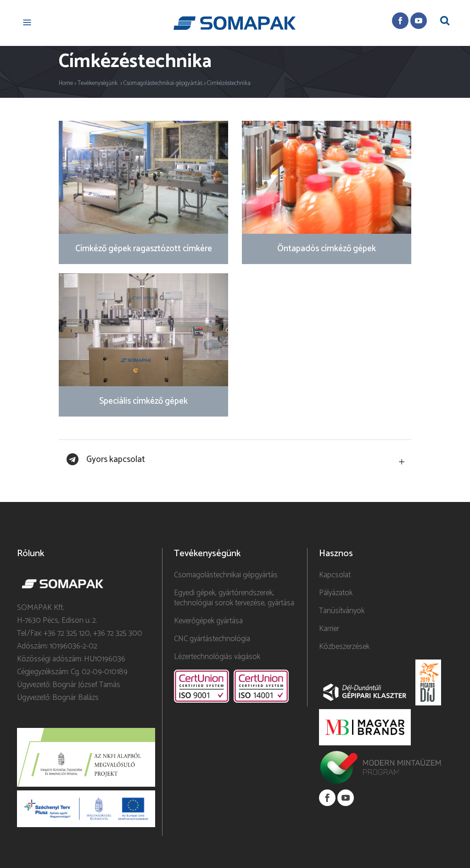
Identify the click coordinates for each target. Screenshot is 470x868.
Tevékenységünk (98, 83)
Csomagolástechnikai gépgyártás (162, 83)
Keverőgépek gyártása (208, 621)
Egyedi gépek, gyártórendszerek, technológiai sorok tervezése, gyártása (234, 598)
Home (66, 83)
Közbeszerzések (344, 647)
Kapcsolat (335, 575)
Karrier (329, 629)
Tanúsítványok (341, 611)
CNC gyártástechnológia (212, 639)
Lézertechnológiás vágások (217, 657)
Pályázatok (335, 593)
